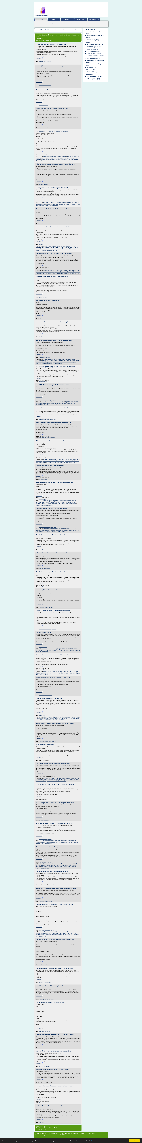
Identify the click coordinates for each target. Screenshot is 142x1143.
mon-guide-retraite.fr (44, 268)
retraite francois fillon (51, 204)
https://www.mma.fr (43, 105)
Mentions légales (43, 1133)
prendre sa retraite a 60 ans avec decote (95, 41)
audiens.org (41, 1122)
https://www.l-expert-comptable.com (47, 419)
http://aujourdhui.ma (43, 336)
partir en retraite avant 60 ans (94, 76)
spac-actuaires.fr (43, 297)
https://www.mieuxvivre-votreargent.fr (47, 437)
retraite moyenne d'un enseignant (56, 531)
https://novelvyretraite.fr (44, 568)
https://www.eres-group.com (45, 901)
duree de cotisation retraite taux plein (60, 249)
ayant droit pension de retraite (54, 650)
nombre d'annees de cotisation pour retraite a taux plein (56, 246)
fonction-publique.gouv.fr (44, 357)
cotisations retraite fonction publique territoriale (55, 360)
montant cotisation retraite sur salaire (53, 461)
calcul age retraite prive (93, 39)
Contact (89, 23)
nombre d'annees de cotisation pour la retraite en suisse (54, 159)
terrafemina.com (43, 479)
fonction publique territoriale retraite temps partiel (64, 362)
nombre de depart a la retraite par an (95, 55)
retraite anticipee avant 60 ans (52, 459)
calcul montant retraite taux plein (46, 273)
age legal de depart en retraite (64, 649)
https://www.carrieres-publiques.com (47, 629)
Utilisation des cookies (73, 1133)
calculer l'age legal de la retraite (45, 505)
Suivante (51, 1127)
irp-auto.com (42, 715)
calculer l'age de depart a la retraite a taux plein (57, 501)
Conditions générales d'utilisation (58, 1133)
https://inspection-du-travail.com (46, 999)
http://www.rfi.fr (42, 201)
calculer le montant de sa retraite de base (67, 272)
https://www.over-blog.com (45, 61)
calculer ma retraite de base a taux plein (55, 270)
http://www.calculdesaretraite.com (47, 930)
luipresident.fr (42, 1047)
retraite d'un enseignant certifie (50, 404)
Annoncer (83, 23)
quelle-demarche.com (44, 549)
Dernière (56, 1127)
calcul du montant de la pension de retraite (61, 933)
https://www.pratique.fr (44, 154)
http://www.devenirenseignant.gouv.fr (47, 400)
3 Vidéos (44, 40)
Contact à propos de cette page (88, 1133)
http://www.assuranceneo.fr (45, 862)
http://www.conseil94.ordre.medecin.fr (48, 741)
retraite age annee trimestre (94, 53)
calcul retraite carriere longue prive (94, 64)
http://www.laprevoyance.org (45, 839)
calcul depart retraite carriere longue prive (94, 73)
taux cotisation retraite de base (95, 44)
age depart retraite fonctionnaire (56, 781)
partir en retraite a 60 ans (93, 58)
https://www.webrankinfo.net (45, 695)
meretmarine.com (43, 647)
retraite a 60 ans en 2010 (93, 80)
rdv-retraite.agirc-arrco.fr (44, 820)
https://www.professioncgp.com (46, 607)
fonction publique (94, 19)
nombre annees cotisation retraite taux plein (95, 36)
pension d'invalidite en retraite (51, 840)
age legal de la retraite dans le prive (66, 204)
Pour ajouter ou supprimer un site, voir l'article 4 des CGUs (50, 1135)
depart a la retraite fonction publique (57, 779)
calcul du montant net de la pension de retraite (56, 932)
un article (75, 23)
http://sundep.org (43, 499)
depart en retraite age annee (94, 48)
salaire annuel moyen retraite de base (68, 273)
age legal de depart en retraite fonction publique (57, 202)
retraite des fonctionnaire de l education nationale (56, 528)
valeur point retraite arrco (61, 718)
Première (41, 1127)
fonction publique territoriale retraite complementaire (49, 363)
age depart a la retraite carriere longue (52, 866)
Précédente (46, 1127)
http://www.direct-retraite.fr (45, 982)
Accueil (38, 23)
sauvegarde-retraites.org (44, 1066)
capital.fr (41, 223)
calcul (41, 19)
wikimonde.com (42, 318)
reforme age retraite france (94, 51)
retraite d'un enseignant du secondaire (52, 403)
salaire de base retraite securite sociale (54, 156)
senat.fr (40, 1102)
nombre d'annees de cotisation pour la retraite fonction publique (57, 935)
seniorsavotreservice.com (45, 85)
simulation (80, 19)
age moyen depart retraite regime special (95, 61)
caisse (67, 19)
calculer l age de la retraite (44, 843)
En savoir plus (95, 1141)
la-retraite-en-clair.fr (43, 184)
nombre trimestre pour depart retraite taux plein (57, 246)
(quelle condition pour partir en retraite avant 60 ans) (61, 462)
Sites (50, 23)
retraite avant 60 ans (92, 71)
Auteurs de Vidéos (58, 23)
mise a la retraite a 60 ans (93, 78)
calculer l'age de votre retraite (69, 842)
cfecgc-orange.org (43, 381)
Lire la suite (39, 58)
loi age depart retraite (92, 49)
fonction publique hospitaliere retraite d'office (53, 401)
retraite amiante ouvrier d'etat (49, 648)
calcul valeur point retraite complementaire (51, 720)
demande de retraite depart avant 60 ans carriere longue (57, 863)
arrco (54, 19)
